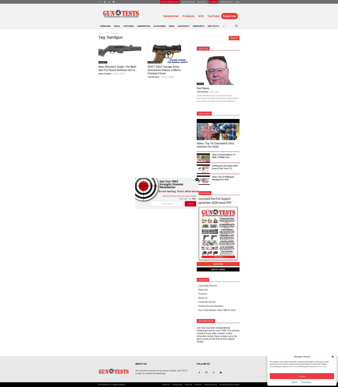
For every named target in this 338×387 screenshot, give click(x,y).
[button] (172, 184)
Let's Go (190, 203)
